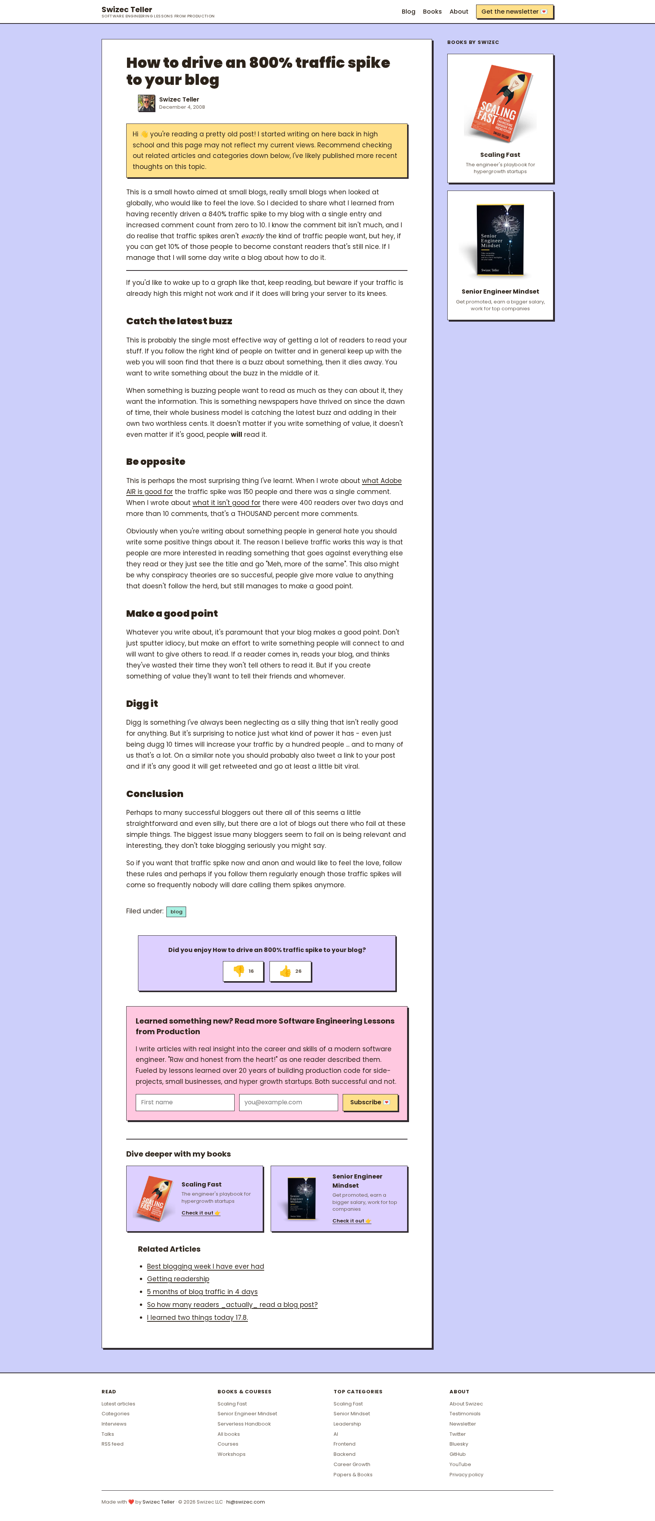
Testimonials (465, 1413)
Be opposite (155, 461)
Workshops (232, 1454)
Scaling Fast (232, 1403)
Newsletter (463, 1423)
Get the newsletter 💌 (514, 11)
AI (336, 1434)
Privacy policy (466, 1474)
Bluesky (459, 1444)
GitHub (458, 1454)
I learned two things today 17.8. (197, 1317)
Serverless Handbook (244, 1423)
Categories (116, 1413)
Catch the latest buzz (179, 321)
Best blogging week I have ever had (205, 1266)
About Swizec (466, 1403)
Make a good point (172, 613)
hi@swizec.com (245, 1501)
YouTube (460, 1464)
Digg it (142, 703)
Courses (228, 1444)
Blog (408, 11)
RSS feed (113, 1444)
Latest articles (118, 1403)
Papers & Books (353, 1474)
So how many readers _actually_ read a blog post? (232, 1304)
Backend (345, 1454)
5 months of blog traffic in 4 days (202, 1291)
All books (229, 1434)
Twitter (458, 1434)
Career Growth (352, 1464)
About (459, 11)
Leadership (347, 1423)
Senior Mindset (352, 1413)
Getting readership (178, 1278)
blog (176, 911)
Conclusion (154, 793)
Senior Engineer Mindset (247, 1413)
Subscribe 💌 (370, 1102)
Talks (108, 1434)
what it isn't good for (226, 502)
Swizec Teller (158, 12)
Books (432, 11)
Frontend (345, 1444)
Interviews (114, 1423)
